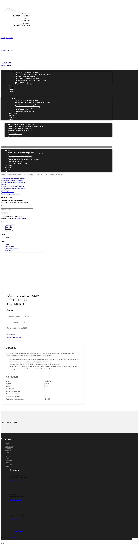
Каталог (13, 122)
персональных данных (19, 218)
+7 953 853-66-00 (6, 63)
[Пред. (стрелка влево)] (1, 543)
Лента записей (9, 246)
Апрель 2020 (9, 231)
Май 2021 (8, 229)
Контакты (8, 167)
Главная (3, 175)
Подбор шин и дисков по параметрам (21, 124)
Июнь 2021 (8, 227)
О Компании (9, 447)
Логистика (8, 169)
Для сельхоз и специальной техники (20, 130)
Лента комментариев (11, 248)
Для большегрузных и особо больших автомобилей (25, 126)
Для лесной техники (15, 134)
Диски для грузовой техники (24, 84)
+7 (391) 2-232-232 (7, 38)
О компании (9, 165)
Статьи (7, 237)
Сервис (11, 91)
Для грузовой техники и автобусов (19, 128)
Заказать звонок (6, 65)
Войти (7, 244)
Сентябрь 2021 (9, 225)
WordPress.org (9, 250)
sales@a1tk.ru (19, 531)
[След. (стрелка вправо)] (3, 543)
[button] (56, 95)
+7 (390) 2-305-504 (7, 50)
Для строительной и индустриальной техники (23, 132)
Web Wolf (13, 538)
